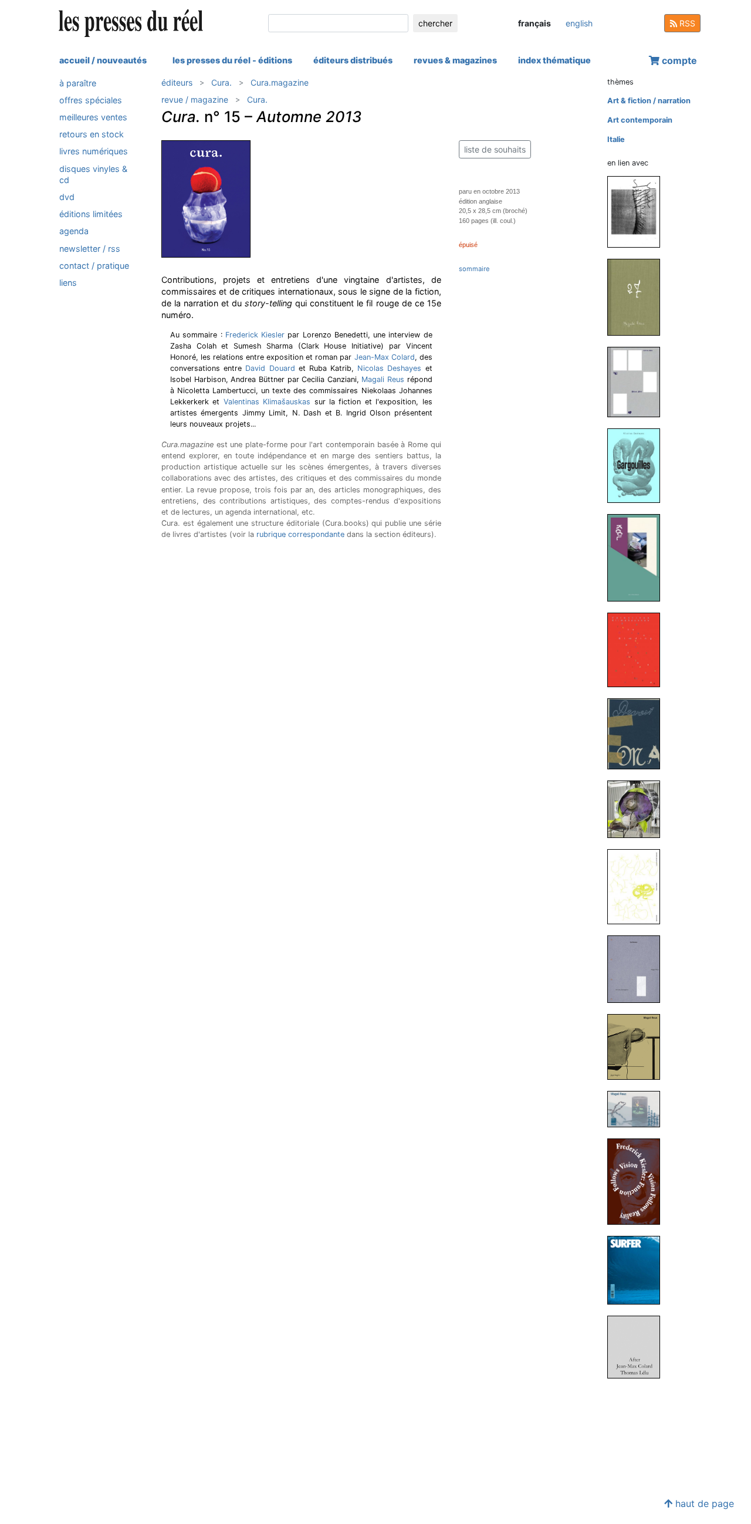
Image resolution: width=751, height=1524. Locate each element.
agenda (74, 231)
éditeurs (176, 82)
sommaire (474, 269)
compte (678, 60)
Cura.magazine (280, 82)
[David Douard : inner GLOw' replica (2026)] (638, 211)
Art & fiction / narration (649, 100)
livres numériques (93, 152)
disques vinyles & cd (93, 174)
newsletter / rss (89, 249)
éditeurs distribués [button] (353, 60)
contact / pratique (94, 266)
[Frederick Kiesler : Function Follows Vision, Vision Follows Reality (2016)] (638, 1181)
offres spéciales (90, 100)
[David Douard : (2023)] (638, 809)
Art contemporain (639, 120)
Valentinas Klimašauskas (267, 401)
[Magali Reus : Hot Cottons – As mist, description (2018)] (638, 968)
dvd (67, 197)
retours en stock (91, 135)
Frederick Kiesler (255, 334)
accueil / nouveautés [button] (103, 60)
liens (68, 283)
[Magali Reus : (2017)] (638, 1046)
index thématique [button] (554, 60)
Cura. (221, 82)
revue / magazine (194, 99)
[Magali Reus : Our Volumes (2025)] (638, 381)
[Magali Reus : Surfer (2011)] (638, 1269)
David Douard (270, 368)
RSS (686, 23)
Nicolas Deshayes (389, 368)
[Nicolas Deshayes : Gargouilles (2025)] (638, 465)
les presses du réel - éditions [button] (232, 60)
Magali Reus (382, 379)
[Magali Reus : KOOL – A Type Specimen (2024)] (638, 557)
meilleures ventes (93, 117)
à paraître (77, 83)
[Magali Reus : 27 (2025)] (638, 296)
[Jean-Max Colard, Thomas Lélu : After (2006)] (638, 1346)
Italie (616, 139)
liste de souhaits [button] (495, 149)
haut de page (703, 1503)
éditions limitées (91, 214)
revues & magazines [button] (455, 60)
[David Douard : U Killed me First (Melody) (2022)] (638, 885)
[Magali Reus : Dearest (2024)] (638, 733)
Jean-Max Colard (384, 357)
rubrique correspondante (300, 534)
